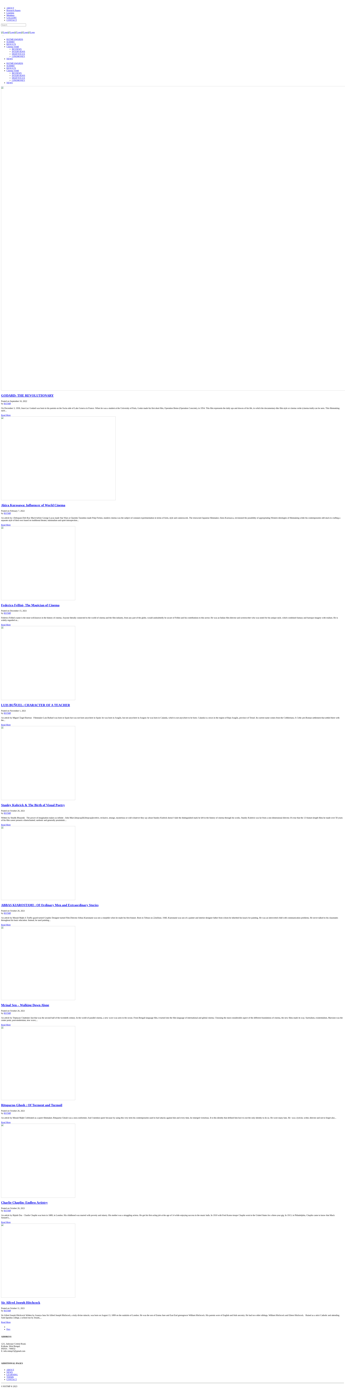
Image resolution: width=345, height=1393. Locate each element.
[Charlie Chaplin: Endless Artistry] (38, 1197)
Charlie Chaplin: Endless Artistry (24, 1202)
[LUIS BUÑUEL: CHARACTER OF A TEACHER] (38, 699)
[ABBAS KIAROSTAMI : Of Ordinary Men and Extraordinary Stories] (38, 899)
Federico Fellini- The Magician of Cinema (30, 605)
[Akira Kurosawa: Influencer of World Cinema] (58, 499)
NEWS (9, 1372)
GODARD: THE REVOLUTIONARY (27, 395)
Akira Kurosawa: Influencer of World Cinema (33, 505)
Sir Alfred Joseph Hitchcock (20, 1302)
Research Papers (13, 10)
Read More (6, 415)
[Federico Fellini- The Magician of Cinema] (38, 599)
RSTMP (7, 403)
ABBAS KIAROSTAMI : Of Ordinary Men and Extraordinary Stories (50, 905)
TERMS (10, 1377)
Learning (10, 13)
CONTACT (11, 20)
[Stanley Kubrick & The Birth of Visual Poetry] (38, 799)
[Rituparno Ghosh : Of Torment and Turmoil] (38, 1099)
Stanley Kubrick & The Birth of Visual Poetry (33, 805)
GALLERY (11, 18)
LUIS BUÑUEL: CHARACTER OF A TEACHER (35, 705)
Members (10, 15)
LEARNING (12, 1374)
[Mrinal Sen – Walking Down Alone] (38, 999)
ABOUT (10, 8)
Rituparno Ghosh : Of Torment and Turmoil (31, 1105)
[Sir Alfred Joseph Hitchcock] (38, 1297)
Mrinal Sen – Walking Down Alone (25, 1005)
